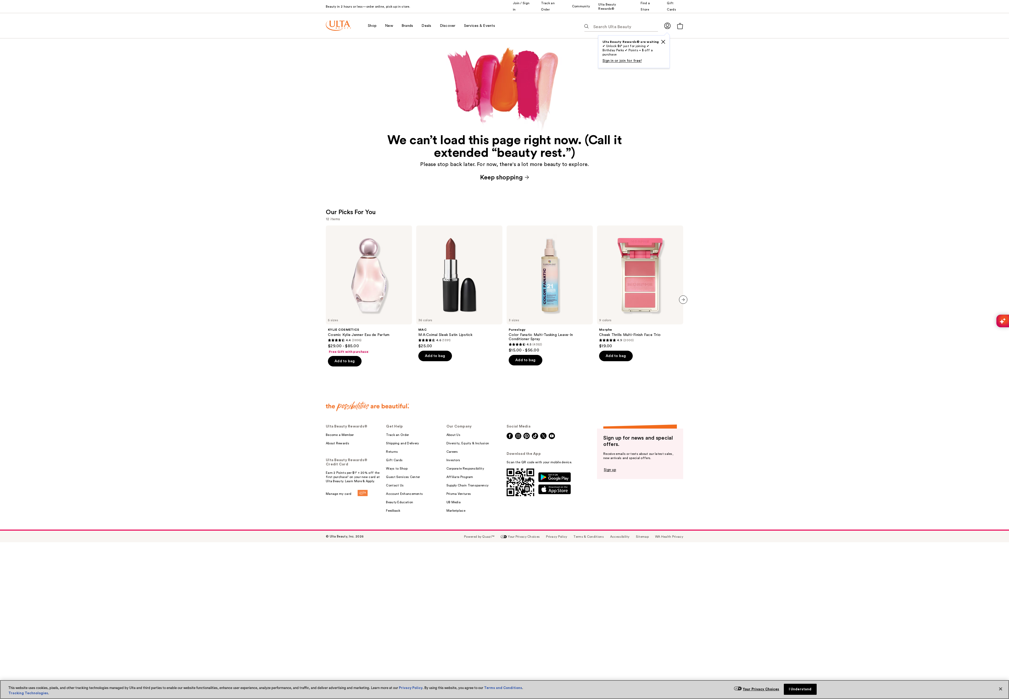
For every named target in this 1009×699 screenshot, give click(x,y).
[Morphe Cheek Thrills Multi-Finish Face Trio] (640, 287)
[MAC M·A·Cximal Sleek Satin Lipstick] (459, 287)
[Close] (1000, 689)
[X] (663, 42)
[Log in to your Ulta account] (667, 25)
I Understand (800, 689)
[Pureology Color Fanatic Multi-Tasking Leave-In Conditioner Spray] (550, 289)
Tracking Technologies (28, 693)
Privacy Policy (411, 688)
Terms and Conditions (503, 688)
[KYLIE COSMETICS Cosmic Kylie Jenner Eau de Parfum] (369, 289)
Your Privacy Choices (761, 689)
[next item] (683, 299)
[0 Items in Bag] (680, 26)
